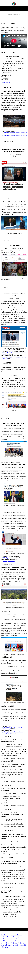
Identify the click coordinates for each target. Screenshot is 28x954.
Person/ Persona (16, 935)
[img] (14, 4)
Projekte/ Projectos (18, 943)
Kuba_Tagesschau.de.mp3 (9, 558)
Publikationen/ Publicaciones (11, 940)
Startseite (4, 935)
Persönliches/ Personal (9, 945)
